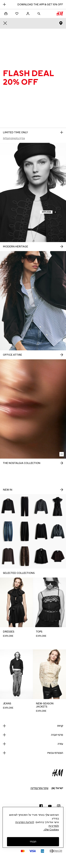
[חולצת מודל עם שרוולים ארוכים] (8, 556)
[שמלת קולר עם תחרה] (58, 506)
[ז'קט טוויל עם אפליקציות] (8, 506)
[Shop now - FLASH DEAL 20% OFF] (61, 132)
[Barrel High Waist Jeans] (24, 556)
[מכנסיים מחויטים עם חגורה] (24, 506)
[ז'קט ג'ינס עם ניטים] (41, 506)
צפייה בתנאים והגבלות (14, 138)
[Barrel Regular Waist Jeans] (8, 531)
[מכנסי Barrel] (24, 531)
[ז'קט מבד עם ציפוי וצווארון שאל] (58, 531)
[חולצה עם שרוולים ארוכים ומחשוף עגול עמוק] (41, 531)
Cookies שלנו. (51, 829)
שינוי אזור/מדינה (39, 788)
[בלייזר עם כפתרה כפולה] (41, 556)
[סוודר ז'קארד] (58, 556)
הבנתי (33, 841)
